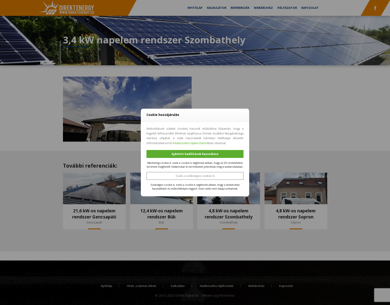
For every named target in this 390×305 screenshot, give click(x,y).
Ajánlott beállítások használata (195, 154)
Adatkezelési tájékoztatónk (190, 143)
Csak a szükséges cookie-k (195, 176)
